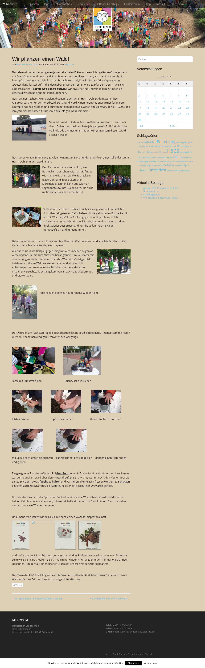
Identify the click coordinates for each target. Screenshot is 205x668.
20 (163, 107)
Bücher (142, 146)
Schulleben (84, 4)
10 (139, 101)
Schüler (169, 165)
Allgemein (69, 64)
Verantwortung (173, 171)
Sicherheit (179, 165)
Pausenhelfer (186, 158)
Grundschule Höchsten (27, 64)
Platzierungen (142, 161)
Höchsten (162, 152)
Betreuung (166, 141)
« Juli (141, 125)
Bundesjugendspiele (184, 142)
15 (179, 101)
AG (138, 142)
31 (139, 119)
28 (171, 113)
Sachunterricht (180, 161)
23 (187, 107)
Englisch (187, 146)
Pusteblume (161, 161)
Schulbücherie (158, 165)
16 (187, 101)
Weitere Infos (150, 663)
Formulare (142, 152)
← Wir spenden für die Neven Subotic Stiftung (37, 598)
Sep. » (173, 125)
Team (47, 4)
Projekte (152, 161)
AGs (142, 142)
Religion (170, 161)
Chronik (156, 146)
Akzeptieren (133, 663)
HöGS (173, 151)
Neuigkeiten (32, 4)
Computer (165, 146)
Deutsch (173, 146)
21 (171, 107)
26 (155, 113)
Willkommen (10, 4)
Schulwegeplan (151, 194)
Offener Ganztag (107, 4)
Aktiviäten (150, 142)
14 (171, 101)
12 (155, 101)
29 (179, 113)
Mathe (153, 158)
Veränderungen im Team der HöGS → (110, 598)
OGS (176, 156)
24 (139, 113)
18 (147, 107)
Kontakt (160, 4)
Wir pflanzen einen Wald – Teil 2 (160, 197)
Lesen (140, 158)
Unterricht (63, 4)
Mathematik (162, 158)
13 (163, 101)
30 (187, 113)
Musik (169, 158)
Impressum (177, 4)
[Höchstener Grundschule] (102, 19)
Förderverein (132, 4)
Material (146, 158)
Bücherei (149, 146)
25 (147, 113)
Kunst (182, 152)
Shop (148, 4)
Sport (187, 165)
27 (163, 113)
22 (179, 107)
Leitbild (188, 152)
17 (139, 107)
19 (155, 107)
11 (147, 101)
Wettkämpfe (185, 171)
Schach (190, 161)
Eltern (180, 146)
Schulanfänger (145, 165)
